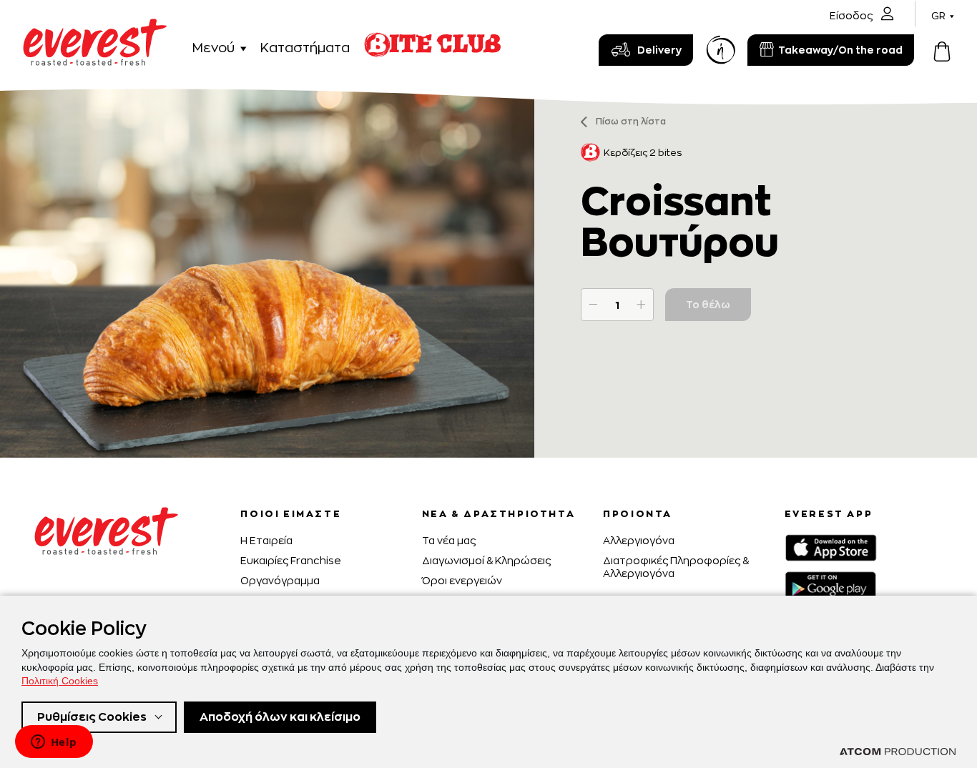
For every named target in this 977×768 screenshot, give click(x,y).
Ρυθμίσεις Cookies (92, 717)
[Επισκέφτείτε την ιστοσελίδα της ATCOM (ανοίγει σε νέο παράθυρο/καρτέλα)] (898, 751)
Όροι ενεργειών (462, 580)
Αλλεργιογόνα (638, 540)
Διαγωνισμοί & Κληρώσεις (486, 560)
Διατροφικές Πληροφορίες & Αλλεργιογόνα (676, 567)
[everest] (95, 27)
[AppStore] (831, 547)
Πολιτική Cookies (59, 680)
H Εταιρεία (266, 540)
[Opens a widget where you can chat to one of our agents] (53, 743)
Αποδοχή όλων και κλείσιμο (280, 717)
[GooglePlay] (830, 585)
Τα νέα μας (449, 540)
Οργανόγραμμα (280, 580)
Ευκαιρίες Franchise (290, 560)
